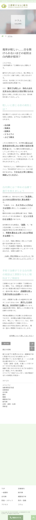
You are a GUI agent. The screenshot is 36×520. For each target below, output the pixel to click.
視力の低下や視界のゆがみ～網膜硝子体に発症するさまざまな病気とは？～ (18, 355)
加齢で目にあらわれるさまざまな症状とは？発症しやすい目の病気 (18, 369)
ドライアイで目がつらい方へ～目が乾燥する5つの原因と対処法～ (18, 374)
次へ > (32, 348)
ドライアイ (6, 385)
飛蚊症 (4, 406)
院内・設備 (22, 500)
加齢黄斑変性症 (8, 387)
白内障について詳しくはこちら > (21, 335)
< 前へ (32, 344)
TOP (3, 488)
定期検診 (5, 390)
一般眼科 (5, 492)
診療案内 (21, 488)
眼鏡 (4, 397)
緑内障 (4, 401)
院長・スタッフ (7, 500)
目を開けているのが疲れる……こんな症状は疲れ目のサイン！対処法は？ (18, 360)
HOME (3, 36)
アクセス (5, 504)
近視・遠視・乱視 (9, 404)
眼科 (4, 394)
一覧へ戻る (6, 343)
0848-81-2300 (19, 479)
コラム (20, 504)
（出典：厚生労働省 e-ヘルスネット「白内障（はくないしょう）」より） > (19, 257)
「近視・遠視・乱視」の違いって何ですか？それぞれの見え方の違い (18, 364)
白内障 (4, 392)
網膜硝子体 (6, 399)
